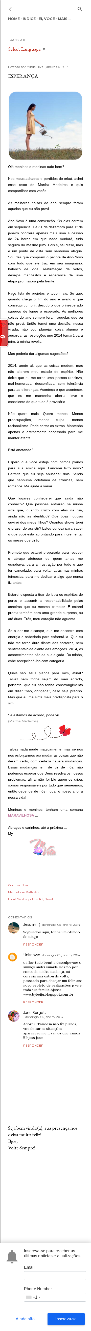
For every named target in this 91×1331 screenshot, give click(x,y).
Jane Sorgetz (35, 1012)
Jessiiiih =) (31, 924)
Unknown (31, 955)
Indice (29, 18)
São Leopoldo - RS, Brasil (35, 899)
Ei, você (47, 18)
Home (14, 18)
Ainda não (25, 1319)
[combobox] (33, 1297)
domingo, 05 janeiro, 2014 (61, 925)
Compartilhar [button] (18, 885)
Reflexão (32, 892)
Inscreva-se (66, 1319)
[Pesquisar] (80, 8)
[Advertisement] (45, 1195)
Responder (33, 944)
